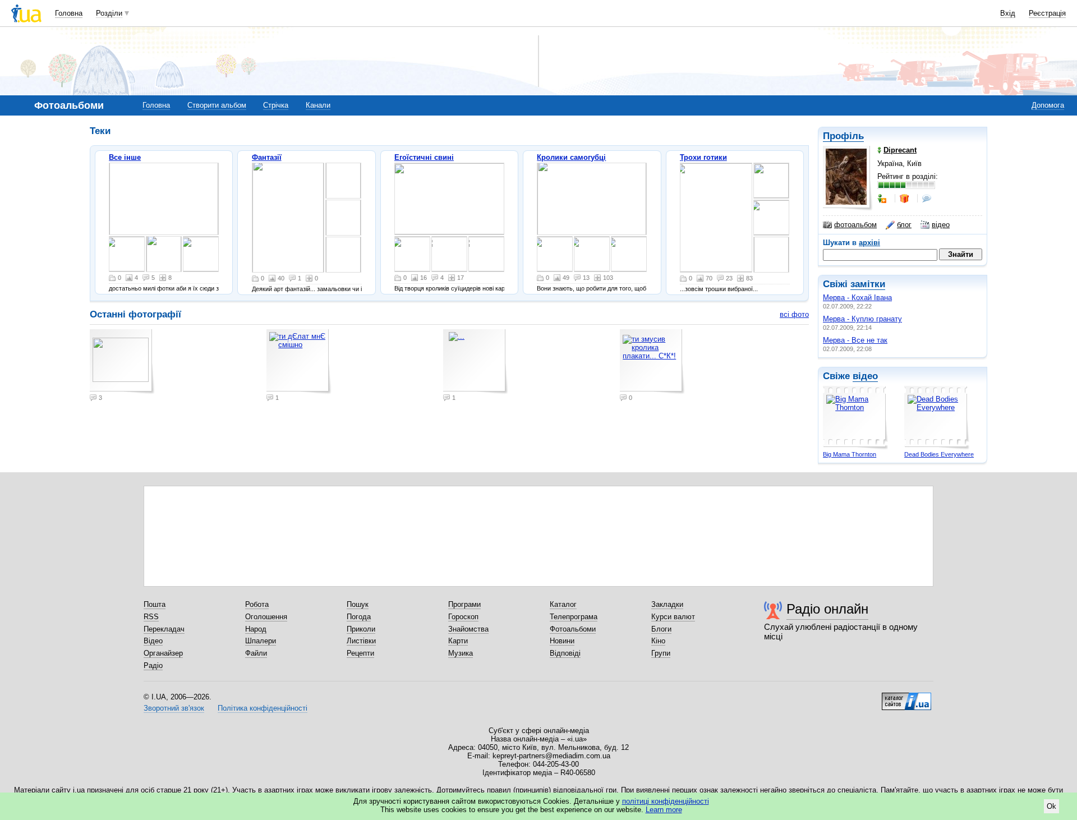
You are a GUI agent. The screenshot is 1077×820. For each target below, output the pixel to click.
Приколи (361, 629)
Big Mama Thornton (849, 454)
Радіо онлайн (827, 608)
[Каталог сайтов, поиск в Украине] (906, 697)
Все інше (125, 157)
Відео (153, 641)
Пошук (358, 604)
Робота (257, 604)
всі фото (794, 314)
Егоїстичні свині (424, 157)
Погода (359, 616)
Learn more (664, 809)
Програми (464, 604)
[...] (164, 254)
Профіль (843, 136)
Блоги (661, 629)
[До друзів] (883, 198)
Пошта (154, 604)
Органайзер (163, 653)
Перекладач (164, 629)
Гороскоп (463, 616)
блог (904, 224)
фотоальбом (855, 224)
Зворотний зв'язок (174, 708)
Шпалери (260, 641)
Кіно (658, 641)
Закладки (667, 604)
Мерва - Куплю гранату (862, 319)
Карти (458, 641)
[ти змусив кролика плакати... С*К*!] (201, 254)
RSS (151, 616)
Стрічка (275, 105)
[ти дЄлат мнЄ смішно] (164, 199)
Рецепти (360, 653)
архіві (869, 242)
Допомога (1048, 105)
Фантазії (267, 157)
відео (941, 224)
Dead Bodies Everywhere (939, 454)
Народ (255, 629)
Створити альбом (216, 105)
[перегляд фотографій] (127, 254)
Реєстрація (1047, 13)
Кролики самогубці (571, 157)
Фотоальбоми (573, 629)
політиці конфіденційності (665, 801)
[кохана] (716, 218)
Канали (318, 105)
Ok (1051, 806)
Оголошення (266, 616)
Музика (460, 653)
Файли (256, 653)
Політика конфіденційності (262, 708)
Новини (562, 641)
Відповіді (565, 653)
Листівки (361, 641)
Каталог (563, 604)
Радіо (153, 665)
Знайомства (468, 629)
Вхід (1007, 13)
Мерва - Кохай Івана (857, 297)
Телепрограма (573, 616)
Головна (68, 13)
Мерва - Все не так (855, 340)
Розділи (109, 13)
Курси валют (673, 616)
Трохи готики (703, 157)
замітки (867, 284)
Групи (660, 653)
